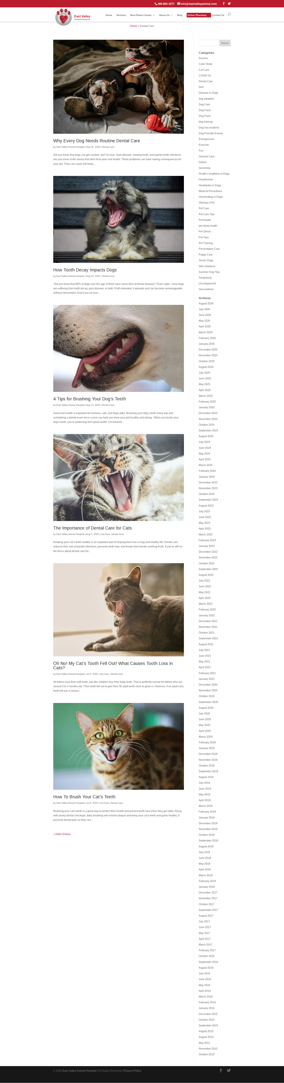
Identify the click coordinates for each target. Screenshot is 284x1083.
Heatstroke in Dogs (210, 185)
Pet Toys (204, 237)
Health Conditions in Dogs (214, 173)
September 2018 (208, 840)
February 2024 (207, 470)
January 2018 (207, 886)
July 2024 (204, 442)
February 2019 (207, 811)
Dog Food (204, 116)
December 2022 (208, 551)
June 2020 (205, 719)
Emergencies (206, 139)
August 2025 (206, 367)
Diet (201, 87)
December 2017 (208, 892)
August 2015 (206, 1031)
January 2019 (207, 817)
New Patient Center (141, 15)
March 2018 (206, 875)
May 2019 (204, 794)
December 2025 (208, 349)
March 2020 (206, 736)
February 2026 (207, 338)
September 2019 (208, 771)
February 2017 (207, 950)
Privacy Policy (132, 1070)
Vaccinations (206, 289)
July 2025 (204, 372)
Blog (179, 15)
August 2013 (206, 1037)
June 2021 (205, 655)
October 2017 (206, 904)
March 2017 (206, 944)
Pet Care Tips (207, 214)
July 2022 (204, 580)
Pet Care (204, 208)
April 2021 (205, 667)
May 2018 (204, 863)
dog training (206, 121)
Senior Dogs (206, 260)
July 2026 (204, 309)
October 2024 (206, 424)
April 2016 (205, 990)
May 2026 (204, 320)
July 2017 (204, 921)
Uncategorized (207, 283)
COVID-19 (205, 75)
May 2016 (204, 985)
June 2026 (205, 315)
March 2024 (206, 465)
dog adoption (206, 98)
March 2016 (206, 996)
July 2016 (204, 973)
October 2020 (206, 696)
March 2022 (206, 603)
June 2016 (205, 979)
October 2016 (206, 956)
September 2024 (208, 430)
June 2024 (205, 447)
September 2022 (208, 569)
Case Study (205, 64)
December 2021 (208, 621)
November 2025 (208, 355)
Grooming (204, 168)
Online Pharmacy (197, 15)
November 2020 (208, 690)
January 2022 (207, 615)
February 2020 (207, 742)
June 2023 (205, 517)
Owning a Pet (206, 202)
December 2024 (208, 413)
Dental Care (108, 147)
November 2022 (208, 557)
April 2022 (205, 598)
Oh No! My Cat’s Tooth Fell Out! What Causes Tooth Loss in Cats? (113, 665)
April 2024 (205, 459)
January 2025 (207, 407)
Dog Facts (205, 110)
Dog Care (204, 104)
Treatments (205, 277)
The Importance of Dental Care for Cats (92, 528)
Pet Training (206, 243)
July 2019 (204, 782)
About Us (164, 15)
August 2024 (206, 436)
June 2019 (205, 788)
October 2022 (206, 563)
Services (121, 15)
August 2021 (206, 644)
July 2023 (204, 511)
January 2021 (207, 679)
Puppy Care (206, 254)
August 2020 (206, 707)
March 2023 (206, 534)
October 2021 (206, 632)
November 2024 (208, 419)
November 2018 (208, 829)
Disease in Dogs (208, 92)
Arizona (203, 58)
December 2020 (208, 684)
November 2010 (208, 1048)
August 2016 (206, 967)
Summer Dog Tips (209, 272)
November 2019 (208, 759)
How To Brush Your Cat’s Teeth (84, 796)
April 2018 (205, 869)
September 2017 (208, 910)
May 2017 (204, 933)
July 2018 (204, 852)
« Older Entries (62, 834)
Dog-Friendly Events (211, 133)
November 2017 (208, 898)
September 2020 (208, 702)
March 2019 (206, 806)
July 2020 (204, 713)
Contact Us (218, 15)
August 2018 (206, 846)
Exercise (204, 144)
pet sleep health (208, 225)
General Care (206, 156)
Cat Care (105, 534)
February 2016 (207, 1002)
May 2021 (204, 661)
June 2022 (205, 586)
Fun (201, 150)
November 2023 (208, 488)
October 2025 (206, 361)
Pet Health (205, 220)
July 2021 (204, 650)
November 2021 (208, 627)
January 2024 (207, 476)
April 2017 (205, 938)
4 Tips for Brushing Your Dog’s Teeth (89, 398)
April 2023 (205, 528)
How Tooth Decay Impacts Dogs (85, 269)
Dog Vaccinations (209, 127)
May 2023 (204, 522)
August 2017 (206, 915)
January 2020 (207, 748)
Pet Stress (205, 231)
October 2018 (206, 834)
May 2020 (204, 725)
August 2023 (206, 505)
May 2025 (204, 384)
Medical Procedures (210, 191)
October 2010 (206, 1054)
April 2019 (205, 800)
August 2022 (206, 574)
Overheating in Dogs (211, 196)
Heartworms (206, 179)
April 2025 (205, 390)
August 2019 (206, 777)
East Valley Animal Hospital (70, 147)
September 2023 (208, 499)
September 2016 (208, 962)
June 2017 (205, 927)
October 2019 (206, 765)
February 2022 (207, 609)
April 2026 (205, 326)
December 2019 (208, 754)
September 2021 (208, 638)
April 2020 (205, 731)
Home (109, 15)
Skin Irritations (207, 266)
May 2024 (204, 453)
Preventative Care (209, 248)
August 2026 (206, 303)
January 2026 (207, 343)
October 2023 (206, 494)
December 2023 (208, 482)
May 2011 (204, 1042)
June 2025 (205, 378)
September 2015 (208, 1025)
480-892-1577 (166, 3)
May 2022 (204, 592)
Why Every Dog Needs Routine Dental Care (96, 140)
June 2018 (205, 858)
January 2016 (207, 1008)
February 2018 (207, 881)
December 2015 (208, 1014)
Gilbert (202, 162)
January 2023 (207, 546)
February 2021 (207, 673)
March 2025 (206, 395)
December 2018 (208, 823)
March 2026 (206, 332)
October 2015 (206, 1019)
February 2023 (207, 540)
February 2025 (207, 401)
